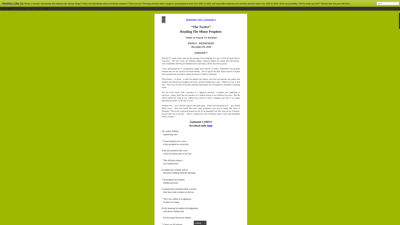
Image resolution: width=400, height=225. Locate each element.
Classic (3, 8)
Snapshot (38, 8)
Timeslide (45, 8)
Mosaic (24, 8)
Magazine (17, 8)
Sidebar (30, 8)
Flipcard (9, 8)
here (209, 125)
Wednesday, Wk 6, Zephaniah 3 (201, 19)
